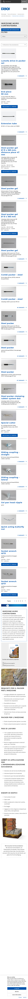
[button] (11, 1)
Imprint (24, 997)
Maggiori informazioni (10, 29)
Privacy (20, 997)
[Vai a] (25, 601)
